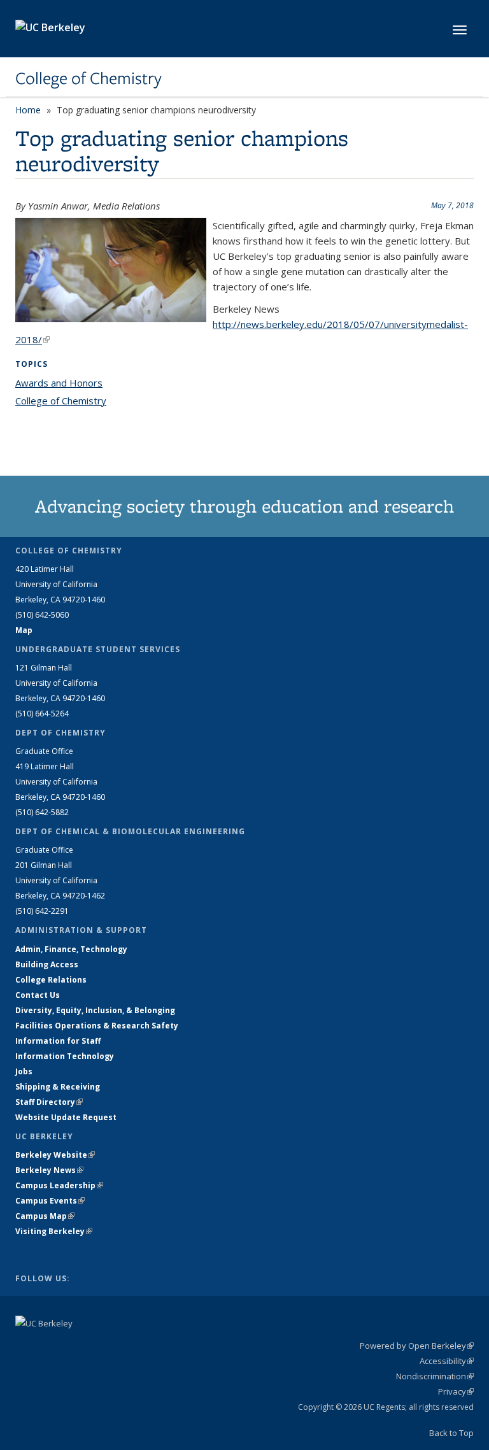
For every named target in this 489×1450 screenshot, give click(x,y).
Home (28, 110)
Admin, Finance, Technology (71, 949)
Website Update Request (66, 1117)
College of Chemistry (88, 78)
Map (23, 630)
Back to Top (451, 1433)
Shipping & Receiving (57, 1086)
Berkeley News (49, 1170)
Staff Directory (49, 1102)
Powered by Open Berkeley (417, 1345)
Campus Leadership (59, 1185)
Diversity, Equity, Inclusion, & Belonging (95, 1010)
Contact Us (37, 995)
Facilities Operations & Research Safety (96, 1025)
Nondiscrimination (435, 1376)
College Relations (51, 979)
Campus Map (44, 1216)
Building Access (46, 964)
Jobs (23, 1071)
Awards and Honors (59, 382)
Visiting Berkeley (53, 1231)
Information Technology (64, 1056)
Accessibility (447, 1361)
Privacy (456, 1391)
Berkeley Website (55, 1154)
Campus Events (50, 1200)
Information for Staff (58, 1040)
